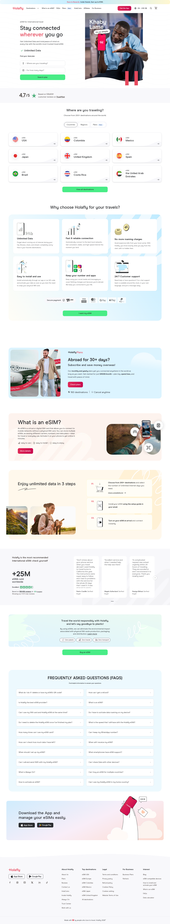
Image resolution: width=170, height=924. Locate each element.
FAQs (145, 893)
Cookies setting (108, 891)
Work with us (66, 908)
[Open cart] (156, 8)
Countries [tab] (71, 125)
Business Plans (128, 874)
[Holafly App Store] (17, 876)
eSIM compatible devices (152, 879)
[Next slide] (155, 578)
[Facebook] (10, 882)
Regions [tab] (84, 125)
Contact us (66, 887)
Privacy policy (107, 879)
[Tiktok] (47, 882)
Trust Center (66, 904)
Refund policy (107, 883)
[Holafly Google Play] (35, 876)
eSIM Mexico (86, 887)
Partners (126, 879)
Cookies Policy (107, 887)
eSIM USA (85, 874)
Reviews (65, 883)
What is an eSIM (149, 889)
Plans (63, 879)
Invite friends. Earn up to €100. (85, 2)
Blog (144, 874)
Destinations (30, 8)
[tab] (98, 124)
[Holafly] (28, 870)
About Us (65, 874)
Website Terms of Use (110, 895)
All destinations (87, 899)
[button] (151, 8)
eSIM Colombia (87, 883)
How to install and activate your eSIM (150, 884)
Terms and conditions (110, 874)
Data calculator (148, 898)
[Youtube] (24, 882)
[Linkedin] (39, 882)
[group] (50, 692)
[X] (32, 882)
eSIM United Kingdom (90, 895)
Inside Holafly (66, 895)
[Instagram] (17, 882)
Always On (66, 899)
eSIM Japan (86, 891)
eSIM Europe (86, 879)
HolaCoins (65, 891)
